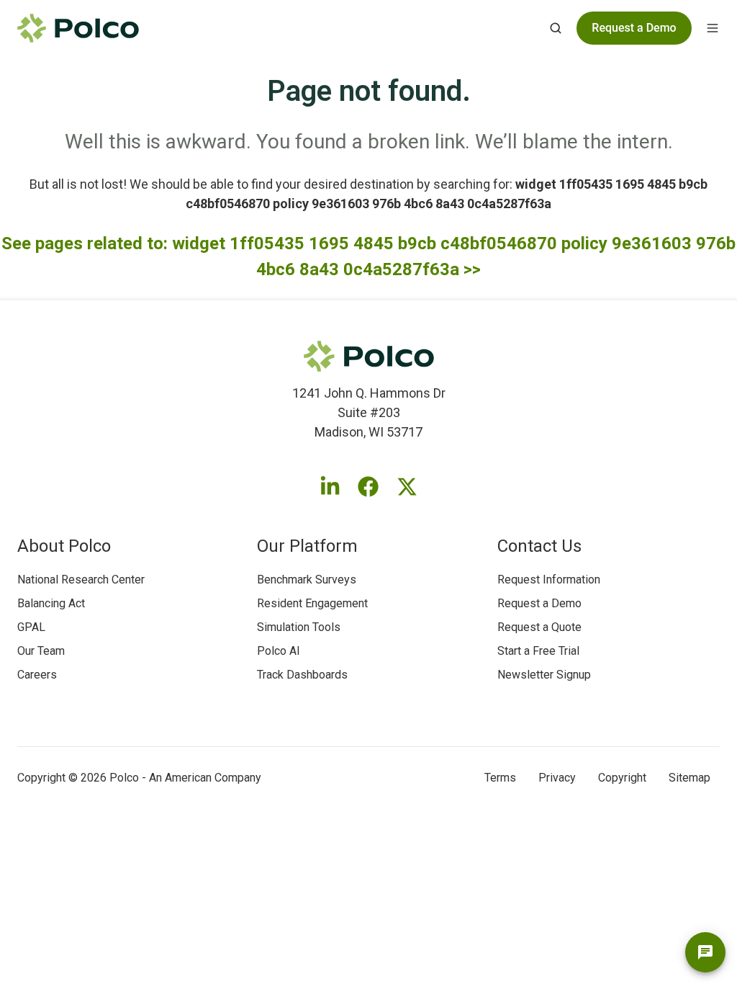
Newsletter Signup (544, 674)
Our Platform (307, 546)
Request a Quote (539, 627)
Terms (500, 777)
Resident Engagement (312, 603)
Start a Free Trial (538, 651)
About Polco (64, 546)
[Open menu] (712, 28)
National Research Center (81, 579)
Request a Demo (539, 603)
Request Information (548, 579)
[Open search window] (555, 28)
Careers (37, 674)
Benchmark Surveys (306, 579)
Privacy (557, 777)
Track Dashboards (302, 674)
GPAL (31, 627)
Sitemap (689, 777)
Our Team (41, 651)
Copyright (622, 777)
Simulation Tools (298, 627)
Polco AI (278, 651)
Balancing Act (51, 603)
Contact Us (539, 546)
